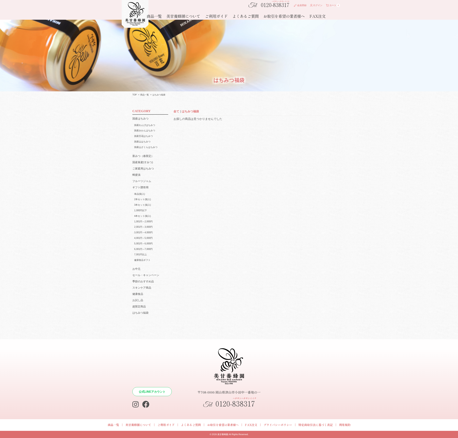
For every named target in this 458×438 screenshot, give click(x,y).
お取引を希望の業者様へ (284, 16)
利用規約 (344, 425)
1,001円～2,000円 (143, 221)
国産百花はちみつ (143, 136)
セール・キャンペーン (145, 275)
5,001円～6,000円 (143, 243)
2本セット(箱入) (142, 199)
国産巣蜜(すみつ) (142, 162)
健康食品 (137, 293)
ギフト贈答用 (140, 187)
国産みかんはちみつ (144, 130)
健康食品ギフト (142, 260)
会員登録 (301, 5)
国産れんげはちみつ (144, 125)
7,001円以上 (140, 254)
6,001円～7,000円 (143, 249)
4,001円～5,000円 (143, 238)
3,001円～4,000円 (143, 232)
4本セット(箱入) (142, 216)
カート (332, 5)
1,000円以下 (140, 210)
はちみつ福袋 (190, 111)
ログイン (317, 5)
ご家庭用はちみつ (143, 168)
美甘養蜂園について (183, 16)
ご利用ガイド (216, 16)
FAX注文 (318, 16)
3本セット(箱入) (142, 205)
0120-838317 (269, 4)
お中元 (136, 268)
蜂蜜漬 (136, 174)
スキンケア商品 (141, 287)
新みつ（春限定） (143, 155)
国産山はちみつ (142, 141)
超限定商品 (139, 306)
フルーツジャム (141, 181)
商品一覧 (154, 16)
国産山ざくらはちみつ (145, 147)
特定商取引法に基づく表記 (315, 425)
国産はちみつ (140, 118)
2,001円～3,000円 (143, 227)
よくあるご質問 (245, 16)
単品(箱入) (139, 194)
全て (176, 111)
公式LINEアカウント (152, 391)
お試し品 (137, 300)
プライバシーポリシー (278, 425)
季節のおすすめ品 (143, 281)
